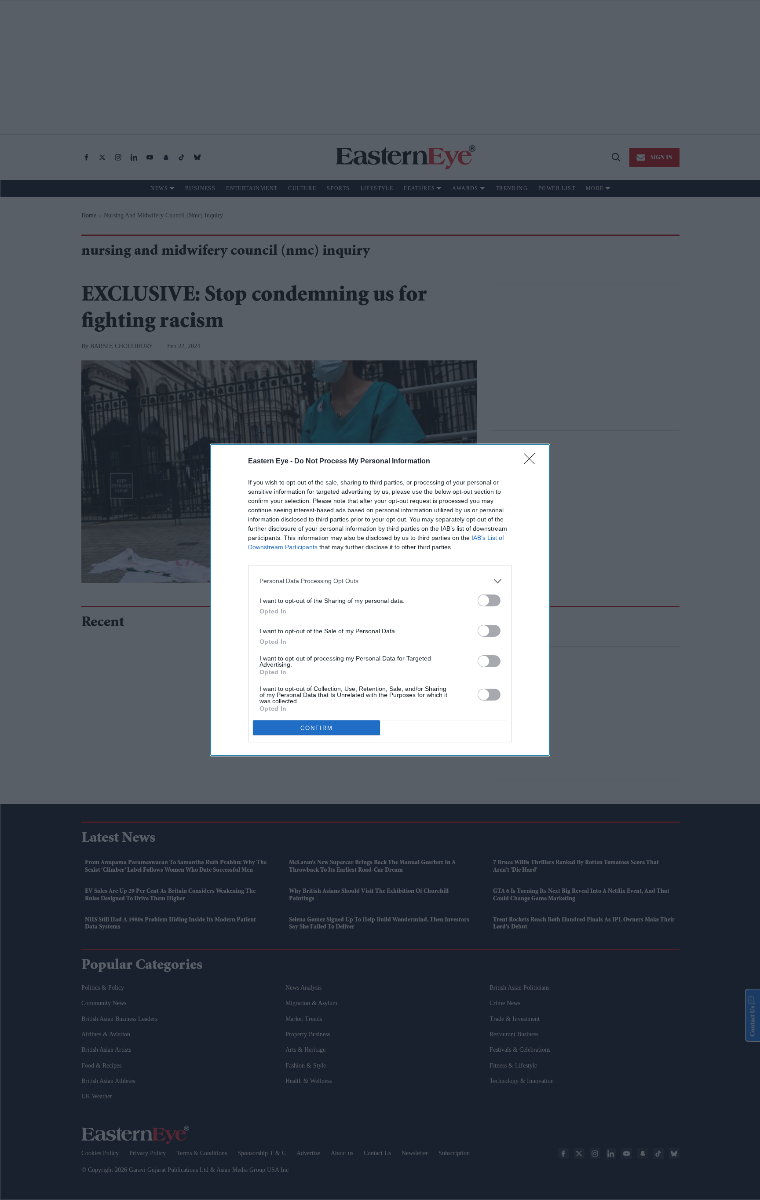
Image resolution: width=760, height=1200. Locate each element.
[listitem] (380, 581)
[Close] (532, 461)
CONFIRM (316, 728)
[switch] (489, 600)
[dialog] (380, 600)
